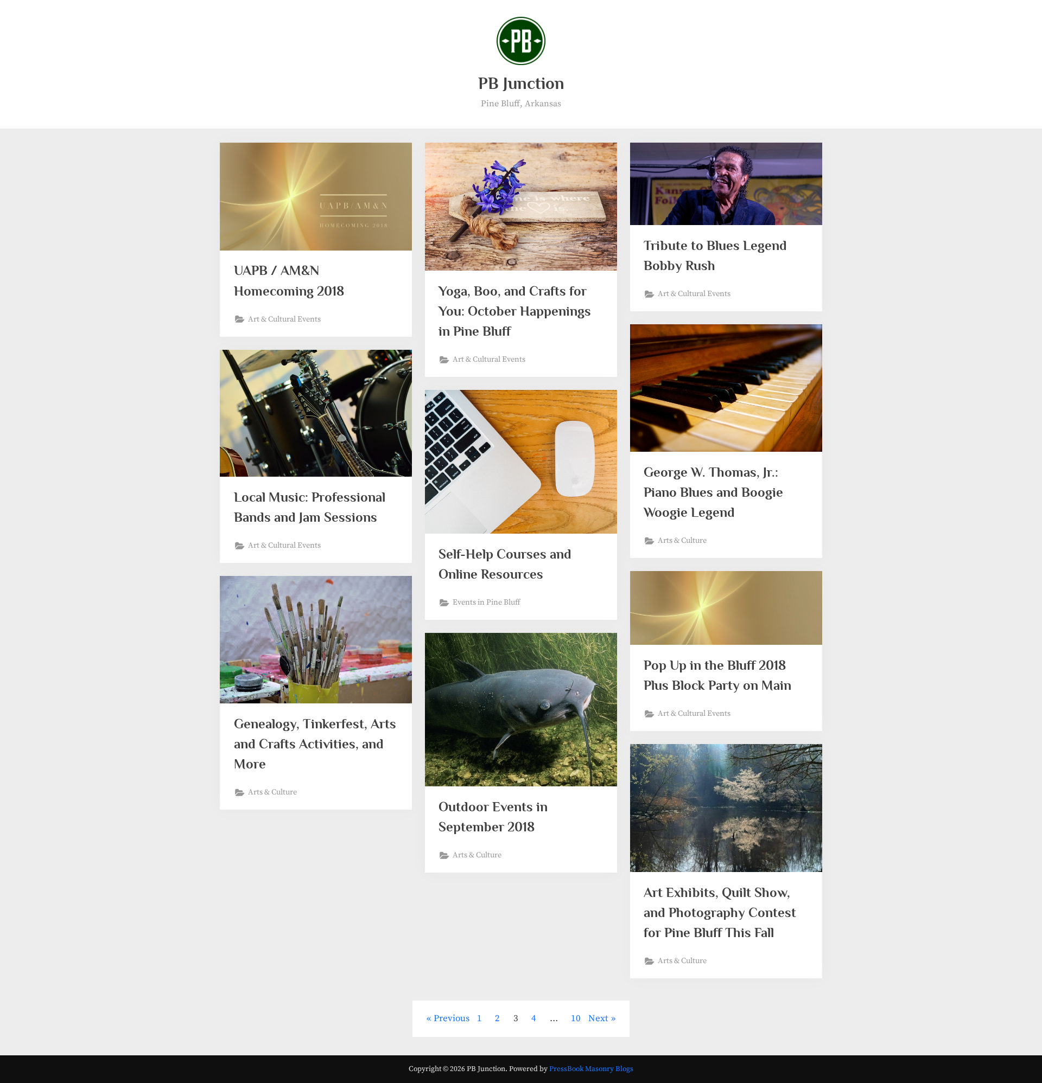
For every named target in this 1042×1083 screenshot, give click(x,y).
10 (576, 1018)
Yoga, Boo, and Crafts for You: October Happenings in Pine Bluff (515, 311)
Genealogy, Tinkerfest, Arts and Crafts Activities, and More (315, 743)
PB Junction (521, 83)
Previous (451, 1018)
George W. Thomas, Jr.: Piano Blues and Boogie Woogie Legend (713, 492)
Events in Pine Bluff (486, 602)
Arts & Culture (682, 541)
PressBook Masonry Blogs (591, 1069)
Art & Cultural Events (284, 319)
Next (598, 1018)
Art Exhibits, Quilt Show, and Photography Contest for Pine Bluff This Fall (720, 912)
